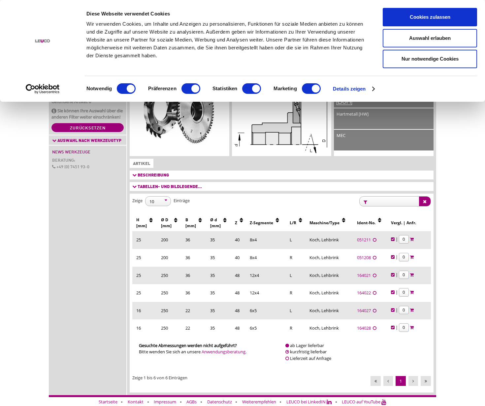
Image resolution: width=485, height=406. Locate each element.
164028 (365, 328)
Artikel (140, 164)
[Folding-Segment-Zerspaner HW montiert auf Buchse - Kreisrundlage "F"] (179, 112)
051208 (365, 257)
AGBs (191, 402)
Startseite (108, 402)
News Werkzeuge (71, 152)
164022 (365, 293)
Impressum (165, 402)
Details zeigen (349, 89)
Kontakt (136, 402)
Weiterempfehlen (259, 402)
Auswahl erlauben (430, 38)
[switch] (190, 88)
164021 (365, 275)
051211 (365, 240)
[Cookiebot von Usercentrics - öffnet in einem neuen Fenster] (43, 89)
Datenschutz (219, 402)
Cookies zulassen (430, 17)
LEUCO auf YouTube (361, 402)
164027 (365, 310)
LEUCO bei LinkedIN (306, 402)
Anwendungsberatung (223, 352)
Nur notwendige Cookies (430, 59)
